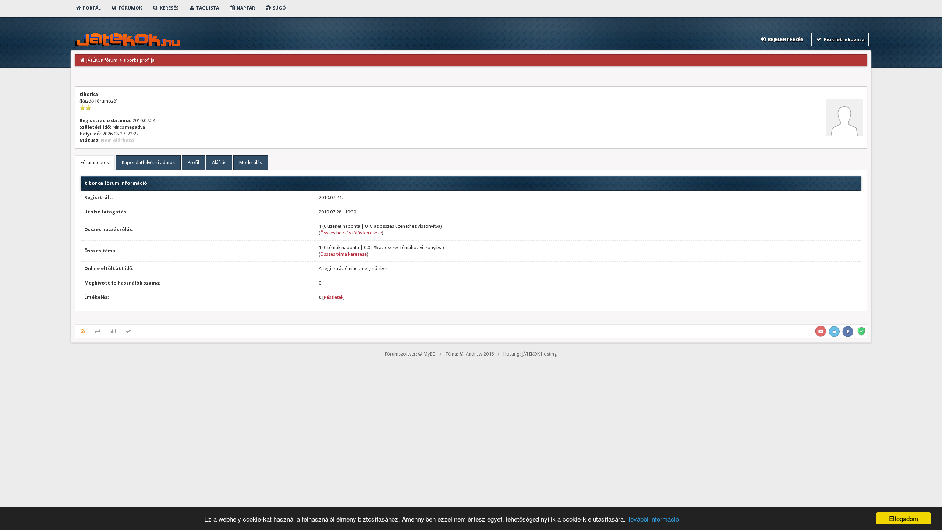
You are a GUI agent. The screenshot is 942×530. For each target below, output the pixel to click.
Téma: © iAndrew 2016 (469, 354)
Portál (91, 8)
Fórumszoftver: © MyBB (410, 354)
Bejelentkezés (785, 39)
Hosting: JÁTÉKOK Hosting (530, 354)
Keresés (168, 8)
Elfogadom (903, 518)
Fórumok (129, 8)
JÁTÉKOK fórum (101, 60)
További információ (653, 518)
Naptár (245, 8)
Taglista (207, 8)
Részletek (333, 297)
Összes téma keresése (343, 254)
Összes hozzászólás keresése (351, 233)
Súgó (279, 8)
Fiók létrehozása (844, 39)
